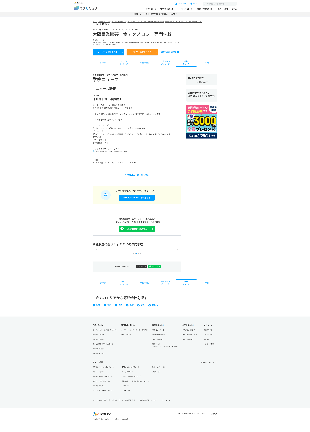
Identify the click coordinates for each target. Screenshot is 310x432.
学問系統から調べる (189, 330)
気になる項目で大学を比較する (103, 344)
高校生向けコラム (98, 353)
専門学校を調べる (166, 9)
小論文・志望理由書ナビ (130, 376)
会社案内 (214, 414)
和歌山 (155, 305)
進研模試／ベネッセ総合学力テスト (104, 367)
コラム (234, 9)
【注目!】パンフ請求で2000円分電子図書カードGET (153, 14)
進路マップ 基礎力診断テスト (102, 376)
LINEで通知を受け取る (137, 229)
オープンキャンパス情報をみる (136, 198)
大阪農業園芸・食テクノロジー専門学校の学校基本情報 (146, 22)
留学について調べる (99, 349)
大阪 (120, 305)
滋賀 (98, 305)
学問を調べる (187, 325)
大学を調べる (151, 9)
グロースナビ (126, 390)
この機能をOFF (202, 82)
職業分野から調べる (159, 334)
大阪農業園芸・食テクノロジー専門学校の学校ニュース (183, 22)
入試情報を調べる (98, 339)
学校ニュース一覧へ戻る (138, 175)
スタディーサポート (99, 372)
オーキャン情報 (107, 52)
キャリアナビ (126, 372)
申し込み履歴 (208, 334)
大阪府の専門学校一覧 (119, 22)
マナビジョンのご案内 (100, 400)
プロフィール (208, 339)
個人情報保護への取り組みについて (192, 413)
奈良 (143, 305)
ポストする (142, 266)
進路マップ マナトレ (159, 367)
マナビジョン (85, 8)
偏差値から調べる (98, 334)
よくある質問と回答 (128, 400)
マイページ (208, 325)
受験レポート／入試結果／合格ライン (134, 381)
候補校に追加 (168, 52)
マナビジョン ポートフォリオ (102, 390)
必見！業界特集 (126, 334)
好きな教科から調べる (189, 334)
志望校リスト (208, 330)
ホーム (95, 22)
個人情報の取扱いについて (148, 400)
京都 (109, 305)
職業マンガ (165, 345)
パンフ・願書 (141, 52)
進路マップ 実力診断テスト (101, 381)
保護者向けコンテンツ (208, 362)
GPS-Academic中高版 (129, 367)
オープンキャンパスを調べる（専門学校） (135, 330)
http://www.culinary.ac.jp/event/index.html (111, 151)
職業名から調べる (158, 330)
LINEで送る (156, 266)
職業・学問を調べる (205, 9)
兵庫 (132, 305)
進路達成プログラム (99, 386)
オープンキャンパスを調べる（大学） (105, 330)
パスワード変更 (209, 344)
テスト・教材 (223, 9)
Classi (124, 386)
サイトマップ (165, 400)
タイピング (156, 372)
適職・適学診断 (157, 339)
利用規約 (114, 400)
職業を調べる (157, 325)
